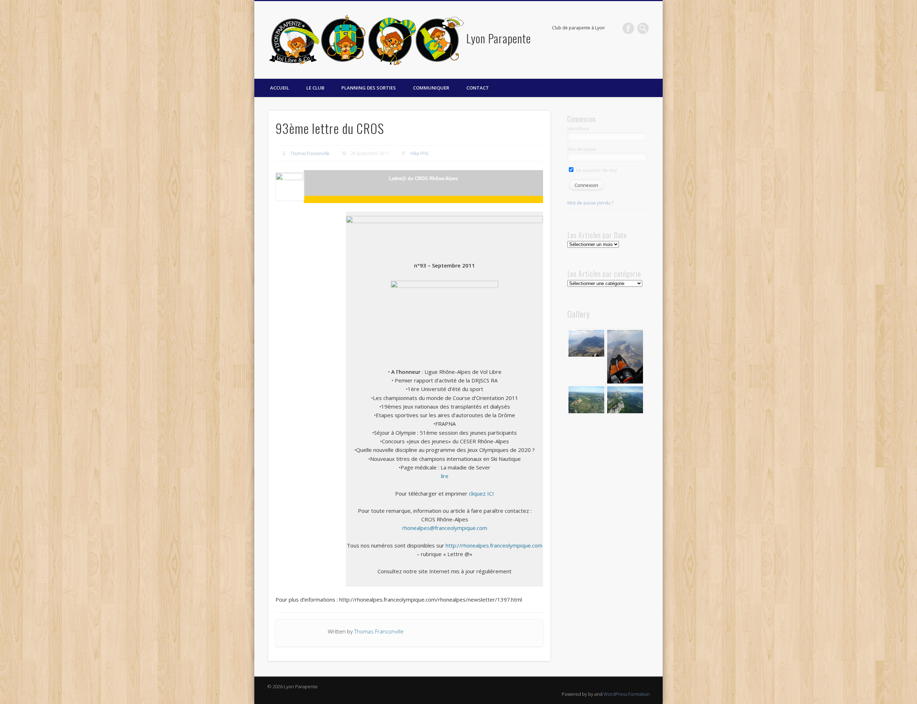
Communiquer (431, 88)
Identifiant (578, 128)
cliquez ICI (481, 493)
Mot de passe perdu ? (590, 202)
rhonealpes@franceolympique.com (444, 527)
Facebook (628, 28)
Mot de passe (581, 149)
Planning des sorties (368, 88)
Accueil (279, 88)
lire (444, 475)
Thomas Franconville (310, 153)
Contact (477, 88)
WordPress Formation (627, 694)
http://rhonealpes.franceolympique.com (494, 545)
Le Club (315, 88)
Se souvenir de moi (596, 170)
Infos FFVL (420, 153)
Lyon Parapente (498, 38)
